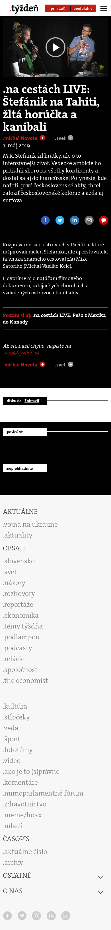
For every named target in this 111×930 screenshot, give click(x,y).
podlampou (22, 637)
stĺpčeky (17, 717)
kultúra (15, 706)
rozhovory (19, 593)
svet (10, 571)
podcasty (18, 648)
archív (13, 862)
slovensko (19, 561)
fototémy (18, 749)
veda (11, 728)
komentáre (21, 782)
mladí (13, 825)
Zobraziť (31, 400)
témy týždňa (23, 626)
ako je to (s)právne (31, 771)
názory (14, 582)
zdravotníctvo (25, 804)
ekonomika (21, 615)
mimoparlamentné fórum (43, 793)
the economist (26, 680)
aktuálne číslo (25, 851)
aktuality (18, 535)
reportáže (18, 604)
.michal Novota (21, 138)
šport (12, 738)
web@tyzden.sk (21, 352)
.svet (61, 138)
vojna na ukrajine (31, 524)
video (12, 760)
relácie (14, 658)
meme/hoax (23, 815)
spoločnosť (21, 669)
